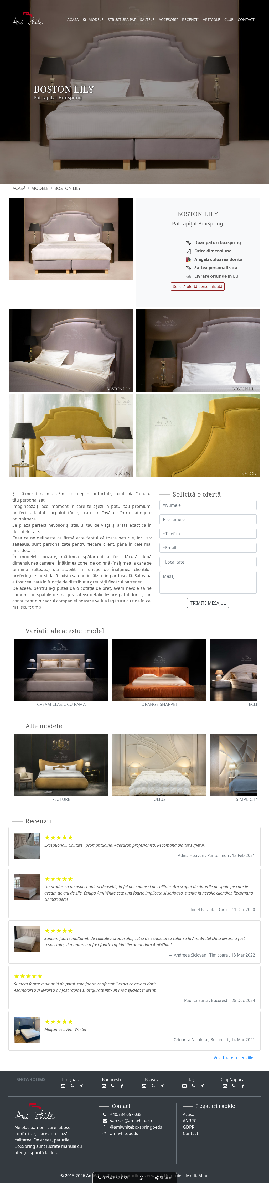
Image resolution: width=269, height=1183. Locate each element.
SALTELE (147, 19)
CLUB (229, 19)
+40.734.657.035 (126, 1114)
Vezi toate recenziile (233, 1058)
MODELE (96, 19)
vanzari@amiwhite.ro (131, 1121)
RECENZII (190, 19)
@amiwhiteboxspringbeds (136, 1127)
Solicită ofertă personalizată (197, 286)
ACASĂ (73, 19)
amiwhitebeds (124, 1133)
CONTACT (246, 19)
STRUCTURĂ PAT (122, 19)
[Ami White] (27, 20)
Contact (190, 1133)
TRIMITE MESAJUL (208, 603)
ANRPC (189, 1121)
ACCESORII (168, 19)
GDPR (188, 1127)
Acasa (188, 1114)
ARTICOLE (211, 19)
